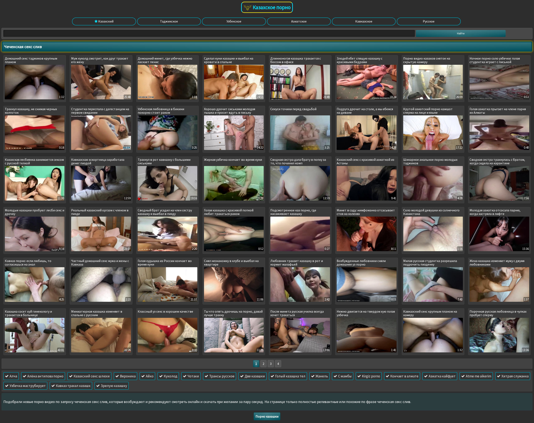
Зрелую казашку (113, 385)
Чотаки (193, 376)
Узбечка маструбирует (27, 385)
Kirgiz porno (370, 376)
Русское (429, 21)
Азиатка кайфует (442, 376)
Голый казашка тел (290, 376)
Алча (13, 376)
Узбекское (234, 21)
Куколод (170, 376)
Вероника (127, 376)
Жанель (321, 376)
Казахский (105, 21)
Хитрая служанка (515, 376)
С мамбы (345, 376)
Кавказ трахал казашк (73, 385)
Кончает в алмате (404, 376)
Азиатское (299, 21)
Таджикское (169, 21)
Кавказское (363, 21)
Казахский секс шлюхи (91, 376)
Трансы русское (221, 376)
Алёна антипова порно (45, 376)
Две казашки (254, 376)
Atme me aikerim (478, 376)
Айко (149, 376)
